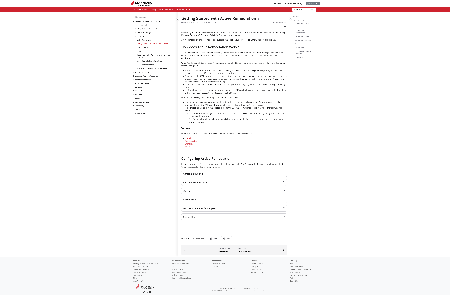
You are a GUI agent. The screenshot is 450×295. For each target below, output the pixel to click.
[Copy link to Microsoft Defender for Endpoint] (220, 208)
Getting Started (141, 25)
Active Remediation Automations (149, 61)
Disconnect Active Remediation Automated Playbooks (153, 56)
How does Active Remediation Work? (302, 22)
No (228, 238)
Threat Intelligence (140, 272)
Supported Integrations (181, 278)
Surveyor (138, 87)
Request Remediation (145, 51)
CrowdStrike (299, 47)
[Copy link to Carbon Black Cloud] (206, 174)
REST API (138, 94)
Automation (137, 275)
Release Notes (140, 113)
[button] (304, 10)
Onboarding (139, 106)
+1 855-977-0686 (243, 288)
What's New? (138, 281)
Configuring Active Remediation (301, 31)
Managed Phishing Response (146, 76)
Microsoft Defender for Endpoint (303, 52)
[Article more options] (285, 27)
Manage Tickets (257, 272)
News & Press (295, 272)
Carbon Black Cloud (302, 36)
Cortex (297, 44)
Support (138, 109)
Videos (297, 27)
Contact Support (257, 269)
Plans (135, 278)
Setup (187, 146)
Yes (215, 238)
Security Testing (143, 47)
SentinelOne (299, 57)
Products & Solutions (180, 264)
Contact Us (294, 281)
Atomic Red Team (142, 83)
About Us (293, 264)
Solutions (138, 98)
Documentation (141, 10)
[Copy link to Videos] (194, 128)
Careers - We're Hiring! (299, 275)
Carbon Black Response (303, 40)
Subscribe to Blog (297, 266)
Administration (141, 91)
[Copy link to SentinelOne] (199, 217)
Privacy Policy (257, 288)
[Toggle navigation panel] (177, 19)
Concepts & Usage (144, 32)
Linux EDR (141, 36)
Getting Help (256, 266)
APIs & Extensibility (179, 269)
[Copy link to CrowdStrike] (199, 200)
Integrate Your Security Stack (148, 29)
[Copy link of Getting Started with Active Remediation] (259, 19)
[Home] (141, 3)
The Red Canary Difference (300, 269)
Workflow (189, 144)
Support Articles (257, 264)
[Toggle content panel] (290, 18)
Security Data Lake (142, 72)
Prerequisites (191, 141)
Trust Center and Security (259, 291)
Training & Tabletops (141, 269)
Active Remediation (144, 40)
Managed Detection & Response (162, 10)
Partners (293, 278)
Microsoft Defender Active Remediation (154, 68)
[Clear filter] (172, 17)
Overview (189, 138)
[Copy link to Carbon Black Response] (210, 182)
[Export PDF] (280, 27)
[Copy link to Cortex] (194, 191)
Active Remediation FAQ (146, 65)
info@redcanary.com (227, 288)
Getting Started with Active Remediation (152, 44)
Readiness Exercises (143, 80)
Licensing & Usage (142, 102)
